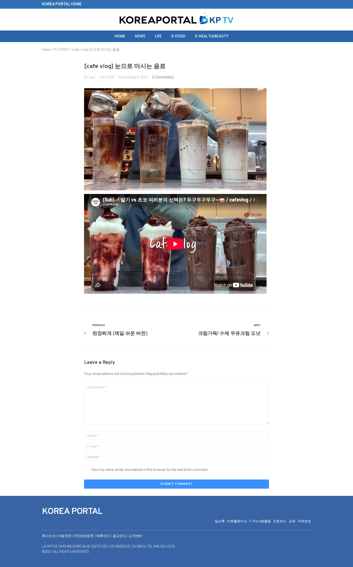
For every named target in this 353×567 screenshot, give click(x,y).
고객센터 (135, 536)
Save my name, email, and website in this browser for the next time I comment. (149, 470)
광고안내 (120, 536)
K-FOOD (61, 50)
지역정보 (304, 521)
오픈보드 (281, 521)
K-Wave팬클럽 (261, 521)
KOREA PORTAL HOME (62, 4)
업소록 (221, 521)
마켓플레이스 (238, 521)
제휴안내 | (104, 536)
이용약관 (65, 536)
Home (46, 50)
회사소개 (48, 536)
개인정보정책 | (84, 536)
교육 (293, 521)
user (92, 77)
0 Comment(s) (163, 77)
